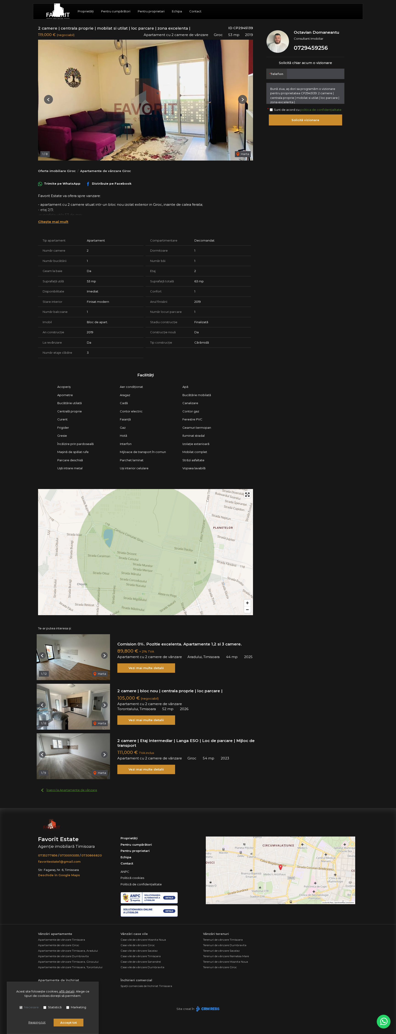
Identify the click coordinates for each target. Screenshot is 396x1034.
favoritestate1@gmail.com (59, 861)
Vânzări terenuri (216, 934)
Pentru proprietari (151, 11)
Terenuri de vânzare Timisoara (223, 939)
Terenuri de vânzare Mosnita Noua (225, 961)
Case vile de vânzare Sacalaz (139, 950)
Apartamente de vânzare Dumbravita (63, 956)
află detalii (66, 991)
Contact (195, 11)
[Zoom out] (247, 609)
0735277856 (48, 855)
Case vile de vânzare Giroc (138, 945)
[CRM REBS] (207, 1009)
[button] (48, 99)
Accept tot (68, 1022)
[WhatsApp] (383, 1021)
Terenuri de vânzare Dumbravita (224, 945)
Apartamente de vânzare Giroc (105, 171)
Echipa (177, 11)
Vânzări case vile (134, 934)
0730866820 (91, 855)
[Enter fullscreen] (247, 494)
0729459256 (311, 47)
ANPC (125, 871)
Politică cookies (132, 878)
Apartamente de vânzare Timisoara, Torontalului (70, 967)
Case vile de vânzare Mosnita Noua (143, 939)
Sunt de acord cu (307, 109)
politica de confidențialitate (320, 109)
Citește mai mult (53, 222)
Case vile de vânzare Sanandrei (141, 961)
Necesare (31, 1007)
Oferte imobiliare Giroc (57, 171)
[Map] (145, 552)
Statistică (55, 1007)
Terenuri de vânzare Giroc (220, 967)
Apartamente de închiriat (58, 980)
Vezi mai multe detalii (146, 668)
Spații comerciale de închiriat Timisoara (146, 986)
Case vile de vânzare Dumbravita (142, 967)
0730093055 (69, 855)
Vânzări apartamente (55, 934)
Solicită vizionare (305, 120)
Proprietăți (86, 11)
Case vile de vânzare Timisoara (141, 956)
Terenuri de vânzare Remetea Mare (226, 956)
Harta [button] (244, 154)
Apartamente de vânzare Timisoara (61, 939)
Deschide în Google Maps (59, 875)
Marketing (78, 1007)
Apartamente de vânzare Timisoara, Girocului (68, 961)
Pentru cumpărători (115, 11)
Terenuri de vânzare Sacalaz (221, 950)
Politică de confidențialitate (141, 884)
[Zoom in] (247, 603)
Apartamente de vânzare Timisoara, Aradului (68, 950)
